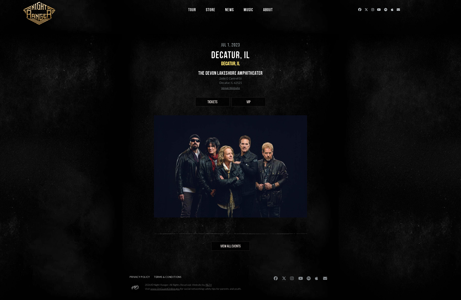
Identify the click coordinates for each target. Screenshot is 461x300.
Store (210, 9)
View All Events (230, 246)
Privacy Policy (140, 276)
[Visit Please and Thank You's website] (135, 290)
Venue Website (230, 88)
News (229, 9)
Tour (192, 9)
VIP (248, 102)
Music (248, 9)
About (268, 9)
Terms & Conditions (168, 276)
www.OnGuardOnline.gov (165, 288)
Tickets (212, 102)
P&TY (208, 284)
